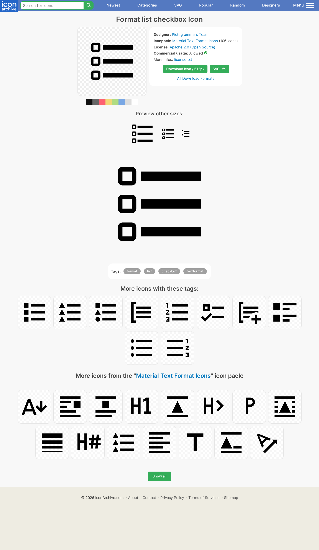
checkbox (169, 271)
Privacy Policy (172, 497)
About (133, 497)
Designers (271, 5)
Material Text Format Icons (195, 41)
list (149, 271)
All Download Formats (195, 78)
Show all (159, 476)
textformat (195, 271)
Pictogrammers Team (190, 34)
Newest (113, 5)
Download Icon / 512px (185, 69)
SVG (178, 5)
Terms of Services (204, 497)
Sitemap (231, 497)
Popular (206, 5)
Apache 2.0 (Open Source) (192, 47)
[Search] (89, 5)
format (132, 271)
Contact (149, 497)
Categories (147, 5)
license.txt (183, 59)
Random (237, 5)
